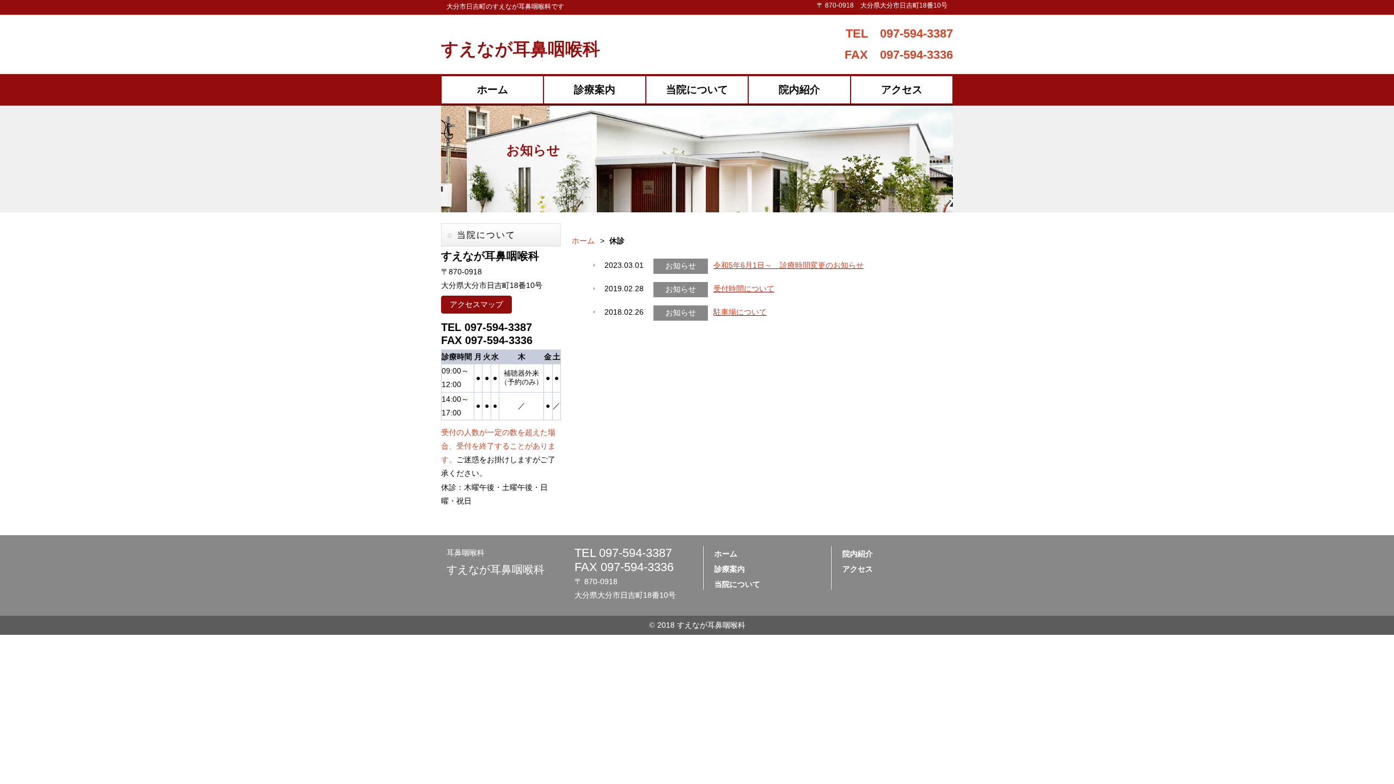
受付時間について (743, 288)
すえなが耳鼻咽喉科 (520, 49)
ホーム (492, 89)
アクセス (901, 89)
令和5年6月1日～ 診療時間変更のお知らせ (788, 265)
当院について (697, 89)
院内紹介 (799, 89)
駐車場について (740, 312)
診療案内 (594, 89)
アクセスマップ (476, 304)
